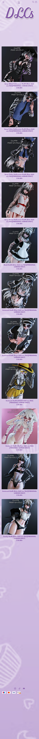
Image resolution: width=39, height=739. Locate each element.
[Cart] (37, 2)
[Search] (33, 2)
